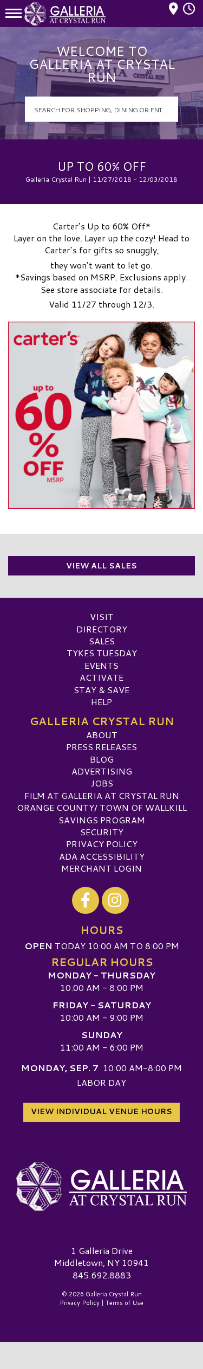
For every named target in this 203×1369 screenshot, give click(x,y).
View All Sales (101, 565)
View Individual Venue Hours (101, 1111)
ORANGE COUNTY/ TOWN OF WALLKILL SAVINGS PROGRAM (102, 813)
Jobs (101, 783)
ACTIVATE (101, 677)
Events (101, 665)
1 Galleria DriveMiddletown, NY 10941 (101, 1256)
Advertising (101, 771)
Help (101, 701)
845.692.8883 (102, 1275)
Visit (102, 616)
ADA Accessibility (102, 856)
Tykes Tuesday (102, 653)
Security (101, 832)
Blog (102, 759)
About (101, 734)
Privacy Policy (101, 843)
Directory (101, 629)
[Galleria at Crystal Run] (101, 1186)
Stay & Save (101, 689)
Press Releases (101, 746)
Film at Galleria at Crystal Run (101, 795)
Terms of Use (124, 1302)
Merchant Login (101, 868)
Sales (102, 641)
